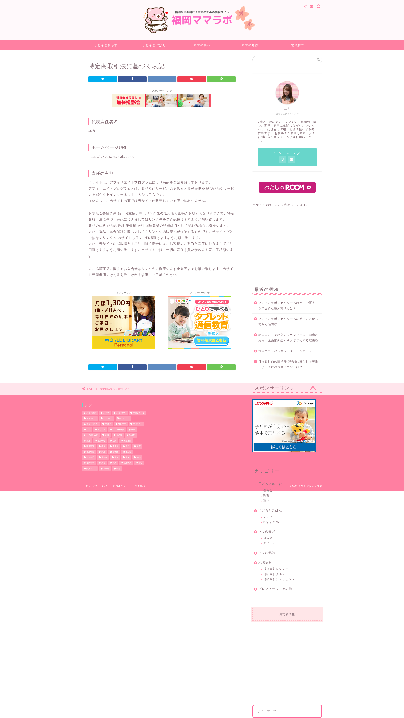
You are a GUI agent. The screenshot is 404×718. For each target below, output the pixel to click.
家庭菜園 (127, 441)
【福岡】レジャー (275, 569)
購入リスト (91, 469)
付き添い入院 (92, 435)
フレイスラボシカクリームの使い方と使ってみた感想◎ (288, 321)
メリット (101, 430)
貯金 (140, 463)
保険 (107, 435)
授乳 (127, 446)
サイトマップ (266, 711)
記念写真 (127, 463)
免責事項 (140, 486)
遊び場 (106, 469)
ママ (88, 430)
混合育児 (90, 457)
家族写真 (90, 446)
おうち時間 (91, 413)
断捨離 (115, 452)
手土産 (115, 446)
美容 (103, 463)
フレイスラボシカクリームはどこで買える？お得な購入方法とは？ (286, 305)
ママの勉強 (250, 45)
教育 (266, 495)
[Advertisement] (287, 243)
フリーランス (92, 424)
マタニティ (138, 424)
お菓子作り (121, 413)
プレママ (122, 424)
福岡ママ (90, 463)
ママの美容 (202, 45)
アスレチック (139, 413)
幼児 (103, 446)
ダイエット (271, 543)
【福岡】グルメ (274, 574)
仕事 (133, 430)
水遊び (128, 452)
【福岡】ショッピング (279, 579)
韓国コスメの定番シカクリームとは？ (285, 351)
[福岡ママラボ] (202, 34)
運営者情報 (287, 614)
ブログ (108, 424)
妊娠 (114, 441)
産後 (127, 457)
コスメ (268, 538)
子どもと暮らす (106, 45)
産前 (116, 457)
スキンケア (91, 419)
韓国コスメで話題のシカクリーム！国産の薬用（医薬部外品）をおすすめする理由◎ (288, 337)
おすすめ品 (271, 522)
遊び (266, 500)
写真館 (132, 435)
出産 (88, 441)
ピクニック (125, 419)
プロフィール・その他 (275, 589)
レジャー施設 (118, 430)
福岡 (139, 457)
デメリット (108, 419)
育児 (114, 463)
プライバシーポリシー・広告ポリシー (106, 486)
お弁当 (106, 413)
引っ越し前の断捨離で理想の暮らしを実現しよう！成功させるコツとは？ (288, 364)
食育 (118, 469)
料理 (103, 452)
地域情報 (298, 45)
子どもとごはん (154, 45)
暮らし (268, 490)
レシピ (268, 516)
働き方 (119, 435)
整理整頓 (90, 452)
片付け (104, 457)
